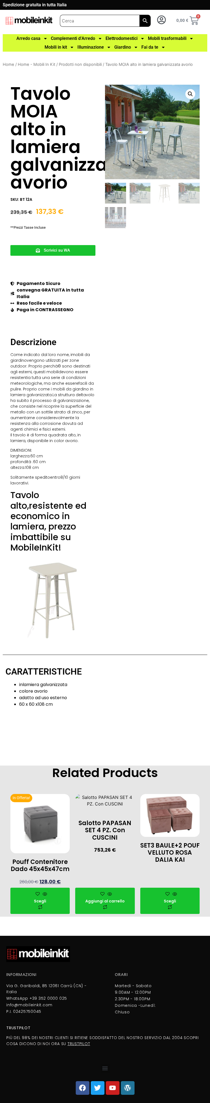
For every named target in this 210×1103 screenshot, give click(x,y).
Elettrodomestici (122, 38)
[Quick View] (44, 894)
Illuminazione (90, 47)
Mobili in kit (56, 47)
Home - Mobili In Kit (36, 64)
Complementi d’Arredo (73, 38)
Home (8, 64)
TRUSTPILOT (79, 1043)
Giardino (122, 47)
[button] (52, 250)
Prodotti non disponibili (80, 64)
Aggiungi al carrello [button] (105, 901)
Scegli (40, 901)
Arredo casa (28, 38)
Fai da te (149, 47)
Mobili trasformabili (167, 38)
